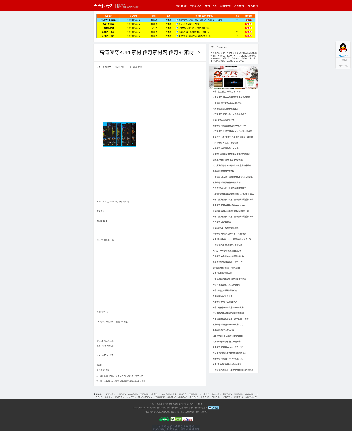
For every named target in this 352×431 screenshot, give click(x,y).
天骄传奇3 (144, 394)
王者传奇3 (205, 397)
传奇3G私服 (195, 6)
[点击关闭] (347, 41)
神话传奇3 (193, 397)
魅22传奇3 (216, 394)
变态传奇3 (253, 6)
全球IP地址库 (251, 397)
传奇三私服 (211, 6)
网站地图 (199, 404)
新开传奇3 (225, 6)
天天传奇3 (103, 5)
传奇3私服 (181, 6)
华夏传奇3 (182, 397)
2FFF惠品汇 (204, 394)
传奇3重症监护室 (145, 397)
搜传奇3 (154, 394)
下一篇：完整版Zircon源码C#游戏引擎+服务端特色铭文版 (120, 381)
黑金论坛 (108, 397)
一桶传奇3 (121, 394)
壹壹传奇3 (238, 394)
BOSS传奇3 (133, 394)
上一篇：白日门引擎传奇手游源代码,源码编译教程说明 (119, 376)
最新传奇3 (239, 6)
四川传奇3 (216, 397)
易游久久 (183, 394)
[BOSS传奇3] (233, 77)
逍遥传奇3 (238, 397)
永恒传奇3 (171, 397)
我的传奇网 (119, 397)
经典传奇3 (227, 397)
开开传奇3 (110, 394)
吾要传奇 (193, 394)
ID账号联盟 (160, 397)
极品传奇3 (249, 394)
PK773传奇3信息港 (169, 394)
